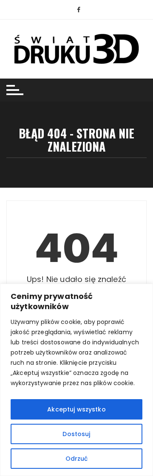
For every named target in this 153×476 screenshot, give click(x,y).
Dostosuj (76, 434)
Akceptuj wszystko (76, 409)
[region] (76, 380)
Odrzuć (76, 458)
